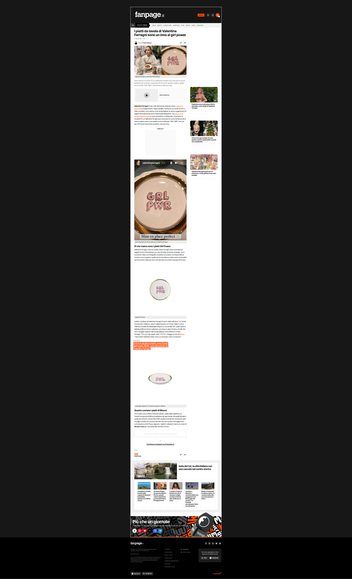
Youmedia (167, 549)
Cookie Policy (168, 558)
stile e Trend (142, 25)
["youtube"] (145, 531)
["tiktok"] (134, 531)
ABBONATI (201, 15)
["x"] (150, 531)
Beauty (159, 25)
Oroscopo (200, 25)
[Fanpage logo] (147, 15)
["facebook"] (155, 531)
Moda (154, 25)
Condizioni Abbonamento (172, 561)
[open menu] (133, 25)
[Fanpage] (137, 543)
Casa (182, 25)
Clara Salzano (147, 43)
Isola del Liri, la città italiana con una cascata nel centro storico (195, 467)
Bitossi (181, 334)
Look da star (168, 25)
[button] (185, 42)
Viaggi (193, 25)
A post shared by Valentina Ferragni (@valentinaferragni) (160, 434)
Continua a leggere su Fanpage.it (160, 444)
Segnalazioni (168, 552)
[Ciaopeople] (217, 574)
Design (188, 25)
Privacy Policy (169, 555)
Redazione (167, 564)
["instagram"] (140, 531)
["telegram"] (160, 531)
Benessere (176, 25)
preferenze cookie (170, 566)
